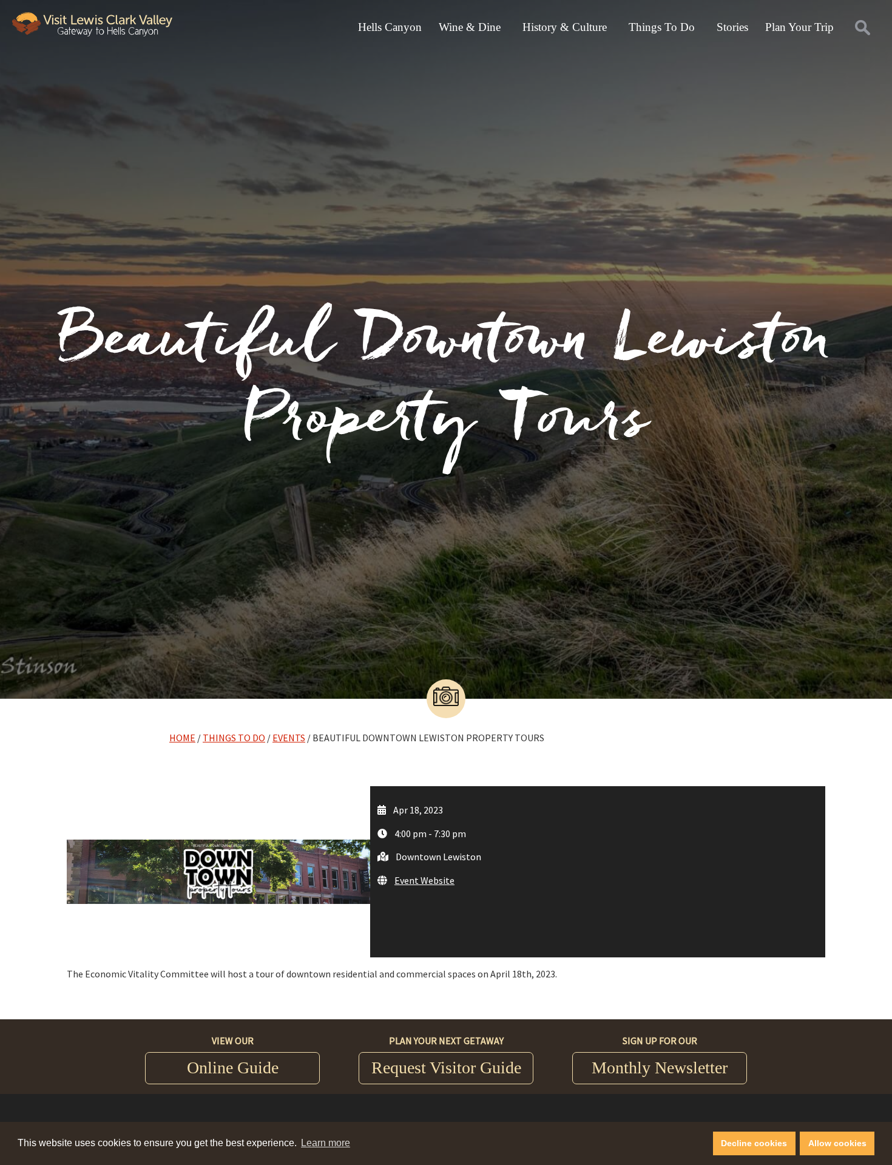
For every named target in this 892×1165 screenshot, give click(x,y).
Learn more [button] (325, 1143)
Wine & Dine (470, 27)
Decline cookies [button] (754, 1143)
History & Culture (564, 27)
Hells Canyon (390, 27)
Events (288, 738)
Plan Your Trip (799, 27)
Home (182, 738)
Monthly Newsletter (660, 1067)
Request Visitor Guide (446, 1067)
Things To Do (662, 27)
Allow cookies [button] (837, 1143)
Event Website (424, 880)
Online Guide (233, 1067)
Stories (732, 27)
